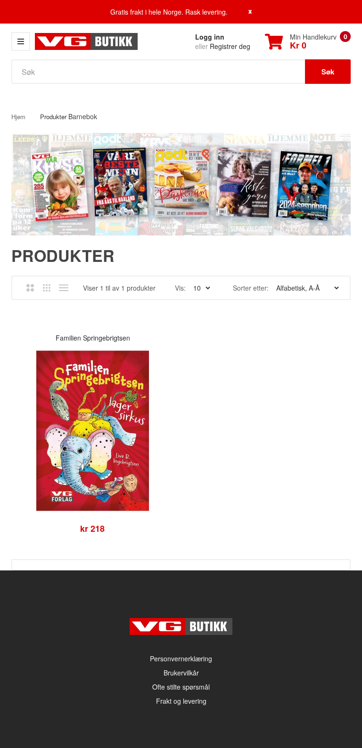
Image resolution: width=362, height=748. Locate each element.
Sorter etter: (251, 288)
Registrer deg (230, 46)
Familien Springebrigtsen (93, 337)
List (63, 288)
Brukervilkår (181, 672)
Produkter (53, 116)
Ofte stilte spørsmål (181, 686)
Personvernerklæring (181, 658)
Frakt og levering (181, 701)
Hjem (18, 116)
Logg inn (209, 36)
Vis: (180, 288)
